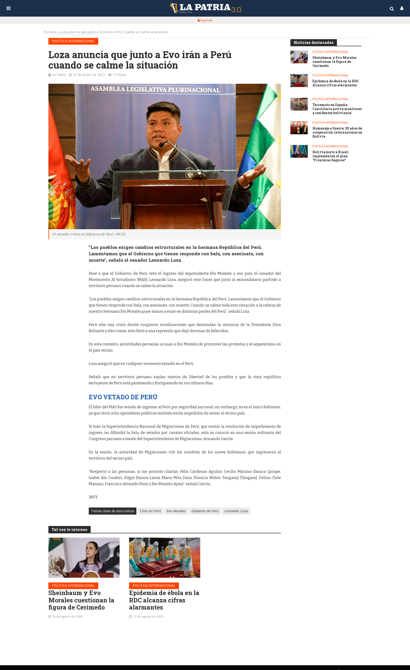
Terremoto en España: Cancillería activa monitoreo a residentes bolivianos (337, 109)
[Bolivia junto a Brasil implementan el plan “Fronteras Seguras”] (299, 151)
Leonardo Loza (236, 511)
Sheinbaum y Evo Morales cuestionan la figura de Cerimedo (81, 600)
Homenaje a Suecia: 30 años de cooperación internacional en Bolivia (337, 132)
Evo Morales (176, 511)
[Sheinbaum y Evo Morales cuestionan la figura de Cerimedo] (84, 558)
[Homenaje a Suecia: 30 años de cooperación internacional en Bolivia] (299, 127)
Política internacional (73, 41)
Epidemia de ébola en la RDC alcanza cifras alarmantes (164, 600)
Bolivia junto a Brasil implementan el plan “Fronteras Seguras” (330, 156)
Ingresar (206, 20)
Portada (50, 32)
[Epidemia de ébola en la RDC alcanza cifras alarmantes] (164, 558)
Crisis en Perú (150, 511)
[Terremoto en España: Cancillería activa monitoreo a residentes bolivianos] (299, 104)
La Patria (59, 74)
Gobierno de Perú (205, 511)
